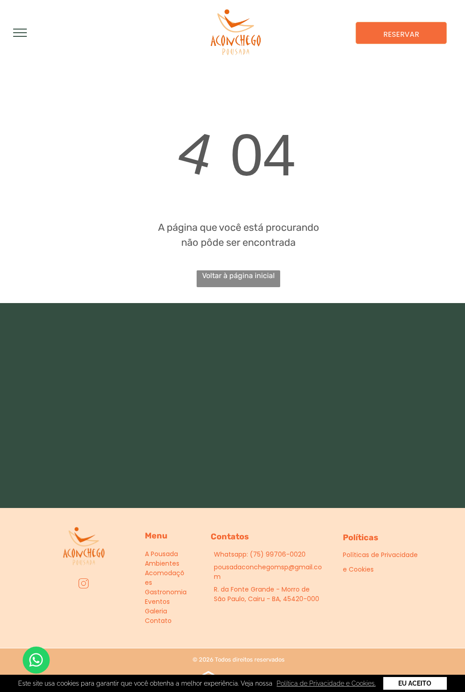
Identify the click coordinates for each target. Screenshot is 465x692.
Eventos (157, 601)
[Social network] (84, 585)
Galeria (156, 611)
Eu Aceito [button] (414, 683)
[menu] (20, 33)
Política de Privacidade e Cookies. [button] (326, 683)
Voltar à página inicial (238, 275)
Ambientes (162, 563)
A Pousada (161, 553)
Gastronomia (166, 592)
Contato (158, 620)
